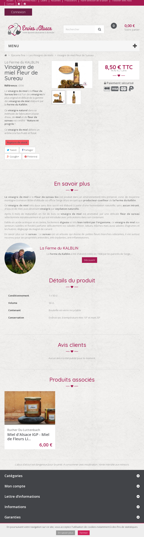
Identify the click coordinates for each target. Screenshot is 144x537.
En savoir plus (65, 532)
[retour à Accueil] (5, 55)
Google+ (14, 156)
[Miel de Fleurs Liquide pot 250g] (29, 408)
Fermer (84, 532)
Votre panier (132, 29)
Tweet (12, 150)
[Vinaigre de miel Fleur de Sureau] (58, 97)
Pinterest (32, 156)
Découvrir (89, 260)
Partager (28, 150)
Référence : (11, 85)
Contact (10, 3)
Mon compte (14, 486)
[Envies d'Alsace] (31, 29)
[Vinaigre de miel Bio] (74, 97)
